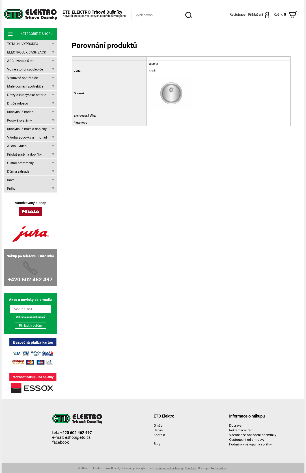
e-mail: (71, 437)
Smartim (220, 468)
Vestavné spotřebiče (22, 78)
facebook (60, 442)
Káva (10, 180)
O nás (158, 426)
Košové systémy (19, 120)
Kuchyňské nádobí (20, 112)
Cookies (191, 468)
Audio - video (17, 146)
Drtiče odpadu (17, 103)
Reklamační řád (240, 430)
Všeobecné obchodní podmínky (252, 435)
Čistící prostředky (20, 163)
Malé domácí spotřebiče (25, 86)
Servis (158, 430)
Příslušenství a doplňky (24, 154)
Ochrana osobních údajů (30, 317)
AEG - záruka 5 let (20, 61)
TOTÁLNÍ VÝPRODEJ (22, 44)
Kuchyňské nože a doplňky (27, 129)
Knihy (11, 188)
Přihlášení (255, 15)
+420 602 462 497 (30, 279)
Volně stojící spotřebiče (25, 69)
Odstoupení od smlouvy (246, 440)
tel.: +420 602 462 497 (72, 432)
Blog (157, 444)
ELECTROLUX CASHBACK (26, 52)
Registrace (238, 15)
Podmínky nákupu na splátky (250, 444)
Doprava (235, 426)
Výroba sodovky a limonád (27, 137)
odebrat (153, 63)
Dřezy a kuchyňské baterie (26, 95)
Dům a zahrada (18, 171)
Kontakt (159, 435)
